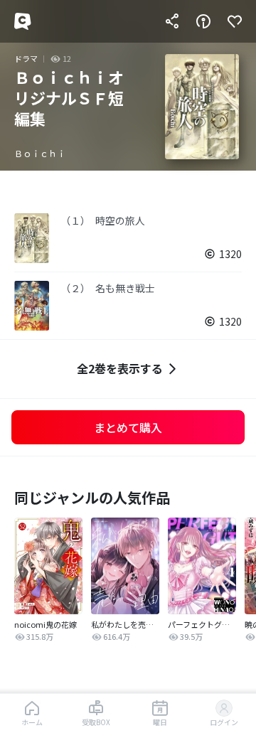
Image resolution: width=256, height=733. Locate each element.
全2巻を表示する (120, 368)
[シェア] (172, 21)
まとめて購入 (128, 427)
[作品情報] (203, 21)
